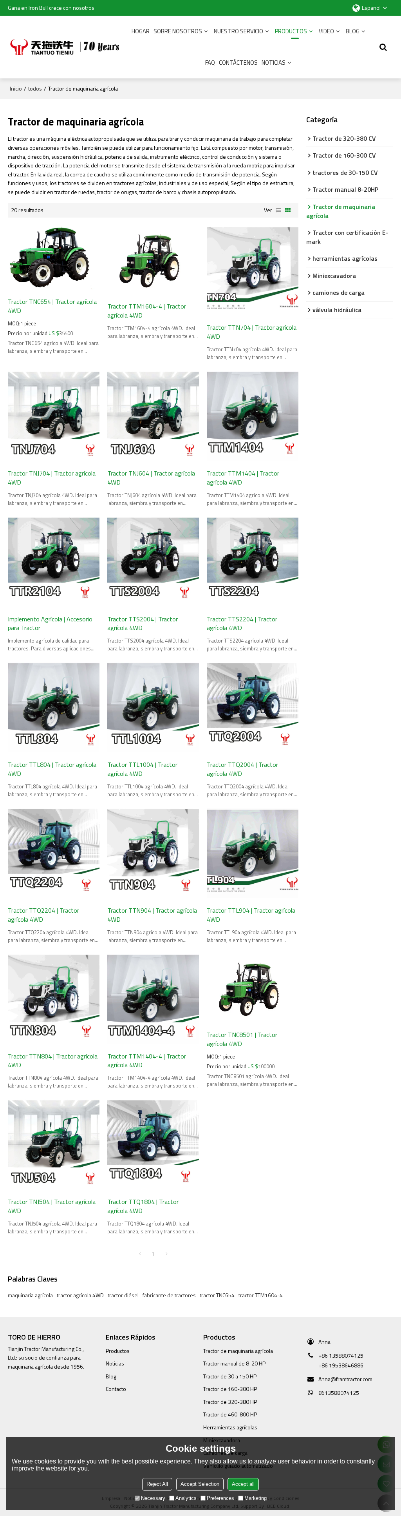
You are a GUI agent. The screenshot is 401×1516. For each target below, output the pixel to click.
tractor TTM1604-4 (260, 1295)
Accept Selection (200, 1484)
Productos (291, 31)
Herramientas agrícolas (230, 1427)
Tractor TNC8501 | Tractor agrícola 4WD (242, 1039)
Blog (352, 31)
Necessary (153, 1498)
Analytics (186, 1498)
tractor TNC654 (217, 1295)
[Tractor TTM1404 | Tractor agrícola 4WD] (252, 416)
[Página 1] (140, 1254)
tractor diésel (123, 1295)
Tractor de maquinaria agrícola (238, 1351)
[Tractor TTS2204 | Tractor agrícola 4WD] (252, 562)
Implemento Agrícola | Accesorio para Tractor (50, 623)
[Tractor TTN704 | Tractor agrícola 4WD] (252, 270)
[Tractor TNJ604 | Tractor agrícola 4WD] (153, 416)
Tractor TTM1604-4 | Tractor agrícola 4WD (146, 311)
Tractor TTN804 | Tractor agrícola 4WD (53, 1060)
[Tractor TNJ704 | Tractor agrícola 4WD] (53, 416)
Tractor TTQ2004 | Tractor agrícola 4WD (242, 769)
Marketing (255, 1498)
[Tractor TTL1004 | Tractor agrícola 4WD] (153, 707)
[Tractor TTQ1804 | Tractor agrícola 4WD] (153, 1144)
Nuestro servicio (238, 31)
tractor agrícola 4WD (80, 1295)
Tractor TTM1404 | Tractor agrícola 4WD (243, 478)
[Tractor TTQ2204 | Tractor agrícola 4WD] (53, 853)
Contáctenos (238, 62)
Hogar (141, 31)
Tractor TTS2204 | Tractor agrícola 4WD (242, 623)
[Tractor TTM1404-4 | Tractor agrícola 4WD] (153, 999)
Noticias (273, 62)
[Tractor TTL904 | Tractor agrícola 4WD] (252, 853)
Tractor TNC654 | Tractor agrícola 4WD (52, 306)
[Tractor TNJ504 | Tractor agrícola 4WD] (53, 1144)
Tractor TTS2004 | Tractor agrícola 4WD (142, 623)
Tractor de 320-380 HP (230, 1402)
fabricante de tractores (169, 1295)
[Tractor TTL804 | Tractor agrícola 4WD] (53, 707)
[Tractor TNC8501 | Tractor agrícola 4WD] (252, 988)
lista (278, 210)
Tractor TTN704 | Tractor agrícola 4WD (251, 332)
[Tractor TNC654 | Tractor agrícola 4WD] (53, 257)
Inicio (16, 89)
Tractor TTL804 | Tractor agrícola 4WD (52, 769)
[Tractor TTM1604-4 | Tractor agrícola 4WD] (153, 259)
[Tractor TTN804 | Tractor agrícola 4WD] (53, 999)
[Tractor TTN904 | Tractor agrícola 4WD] (153, 853)
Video (326, 31)
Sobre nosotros (178, 31)
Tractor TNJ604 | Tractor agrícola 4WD (151, 478)
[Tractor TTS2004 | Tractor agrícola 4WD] (153, 562)
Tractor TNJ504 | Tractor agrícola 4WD (52, 1206)
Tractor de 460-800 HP (230, 1414)
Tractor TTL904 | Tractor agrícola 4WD (251, 915)
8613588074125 (338, 1393)
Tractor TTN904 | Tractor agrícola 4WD (152, 915)
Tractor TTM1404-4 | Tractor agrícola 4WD (146, 1060)
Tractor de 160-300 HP (230, 1389)
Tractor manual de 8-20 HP (234, 1363)
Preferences (220, 1498)
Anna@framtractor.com (345, 1379)
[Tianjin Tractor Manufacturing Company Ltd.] (66, 47)
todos (35, 89)
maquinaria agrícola (30, 1295)
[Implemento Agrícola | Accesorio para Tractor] (53, 562)
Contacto (116, 1389)
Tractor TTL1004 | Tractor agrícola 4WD (142, 769)
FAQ (210, 62)
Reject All (157, 1484)
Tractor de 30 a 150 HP (229, 1376)
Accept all (243, 1484)
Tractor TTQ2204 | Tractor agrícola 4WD (43, 915)
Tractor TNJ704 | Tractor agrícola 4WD (52, 478)
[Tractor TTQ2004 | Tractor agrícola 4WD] (252, 707)
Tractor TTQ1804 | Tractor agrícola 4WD (143, 1206)
